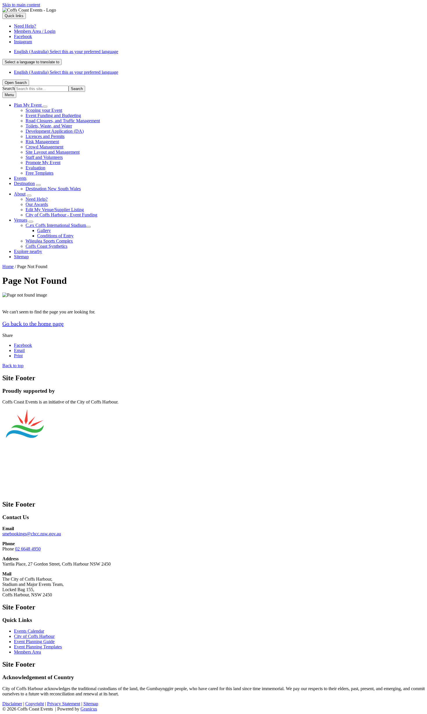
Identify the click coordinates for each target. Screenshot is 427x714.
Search (8, 88)
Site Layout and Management (53, 152)
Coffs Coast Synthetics (46, 246)
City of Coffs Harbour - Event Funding (61, 214)
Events (20, 178)
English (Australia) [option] (66, 72)
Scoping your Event (44, 110)
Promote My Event (43, 162)
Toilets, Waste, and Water (49, 125)
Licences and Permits (45, 136)
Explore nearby (28, 251)
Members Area (27, 652)
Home (8, 266)
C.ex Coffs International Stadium (56, 225)
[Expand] (45, 106)
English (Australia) (66, 51)
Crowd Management (44, 146)
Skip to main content (21, 4)
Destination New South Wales (53, 188)
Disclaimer (12, 703)
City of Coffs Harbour (34, 636)
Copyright (34, 703)
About (20, 193)
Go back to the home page (33, 323)
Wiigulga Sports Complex (49, 240)
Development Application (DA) (55, 131)
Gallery (44, 230)
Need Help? (37, 199)
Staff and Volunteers (44, 157)
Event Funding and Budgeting (53, 115)
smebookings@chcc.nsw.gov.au (31, 533)
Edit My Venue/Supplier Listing (55, 209)
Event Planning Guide (34, 641)
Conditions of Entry (55, 235)
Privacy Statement (63, 703)
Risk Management (42, 141)
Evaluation (35, 167)
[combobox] (32, 62)
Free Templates (39, 173)
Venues (20, 220)
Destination (24, 183)
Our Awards (37, 204)
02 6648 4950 (28, 548)
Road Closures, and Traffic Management (63, 120)
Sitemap (21, 256)
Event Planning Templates (38, 646)
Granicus (88, 708)
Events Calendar (29, 631)
